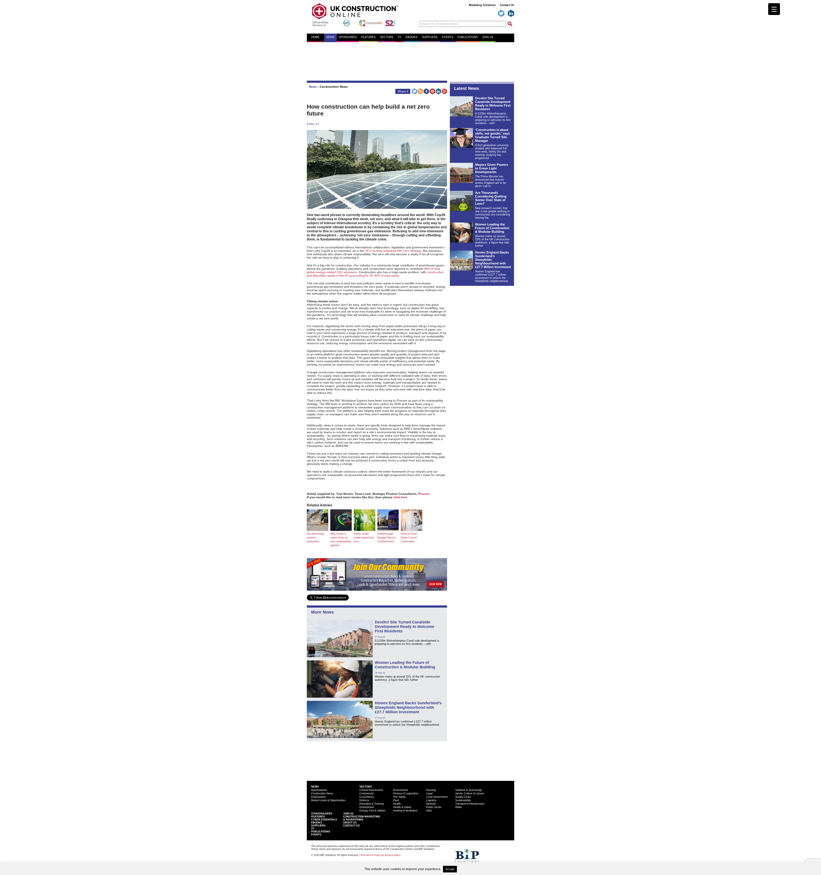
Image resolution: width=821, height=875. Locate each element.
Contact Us (507, 5)
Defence (364, 800)
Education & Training (371, 803)
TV (399, 37)
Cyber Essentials (324, 819)
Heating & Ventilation (405, 810)
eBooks (412, 37)
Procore (424, 493)
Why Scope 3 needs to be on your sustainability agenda (340, 539)
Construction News (334, 86)
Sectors (386, 37)
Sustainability (463, 800)
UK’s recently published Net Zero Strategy (393, 250)
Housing (431, 790)
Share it (403, 91)
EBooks (316, 822)
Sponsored (348, 37)
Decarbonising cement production (315, 537)
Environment (400, 790)
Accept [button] (450, 869)
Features (368, 37)
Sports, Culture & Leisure (469, 793)
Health (397, 803)
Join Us (348, 813)
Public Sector (434, 807)
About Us (350, 822)
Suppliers (430, 37)
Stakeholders (321, 813)
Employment (318, 796)
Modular (431, 803)
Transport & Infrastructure (469, 803)
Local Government (436, 796)
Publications (468, 37)
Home (315, 37)
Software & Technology (468, 790)
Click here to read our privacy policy (380, 855)
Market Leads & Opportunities (328, 800)
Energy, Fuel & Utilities (372, 810)
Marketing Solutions (482, 5)
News (330, 37)
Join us (487, 37)
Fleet (396, 800)
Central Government (371, 790)
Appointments (319, 790)
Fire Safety (399, 796)
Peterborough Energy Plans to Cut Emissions (386, 537)
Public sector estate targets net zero (364, 537)
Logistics (431, 800)
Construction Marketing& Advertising (361, 818)
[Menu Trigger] (774, 9)
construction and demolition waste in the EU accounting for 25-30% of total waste (375, 273)
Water (458, 807)
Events (447, 37)
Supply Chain (463, 796)
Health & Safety (402, 807)
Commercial (366, 793)
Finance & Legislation (405, 793)
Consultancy (366, 796)
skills (429, 810)
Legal (429, 793)
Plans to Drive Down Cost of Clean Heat (409, 537)
